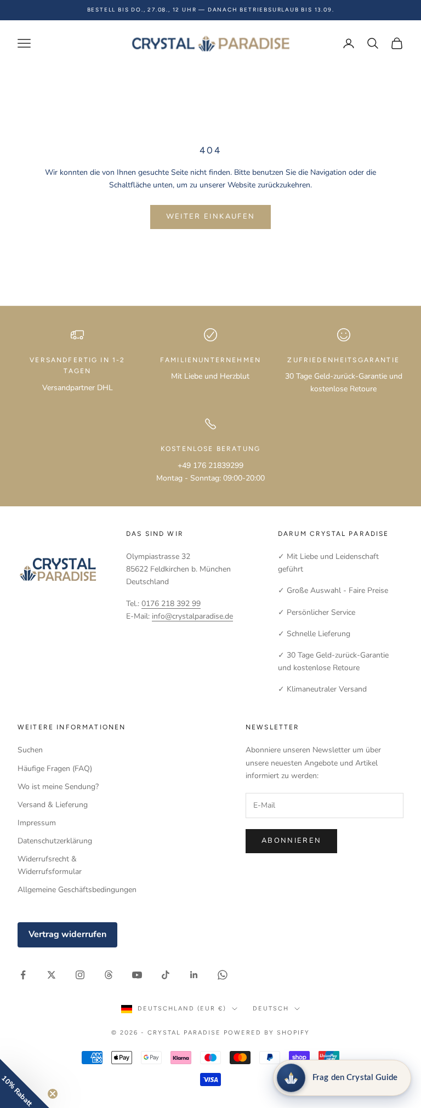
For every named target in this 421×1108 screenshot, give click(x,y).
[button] (24, 1083)
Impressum (37, 823)
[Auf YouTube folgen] (137, 974)
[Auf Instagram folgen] (80, 974)
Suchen (30, 750)
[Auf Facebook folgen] (23, 974)
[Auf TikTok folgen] (165, 974)
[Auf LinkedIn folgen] (194, 974)
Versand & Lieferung (53, 804)
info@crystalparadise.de (192, 616)
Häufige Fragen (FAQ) (55, 768)
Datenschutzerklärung (55, 841)
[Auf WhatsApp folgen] (222, 974)
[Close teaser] (52, 1093)
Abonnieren (291, 841)
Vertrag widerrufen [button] (67, 934)
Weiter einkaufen (210, 216)
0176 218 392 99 (171, 603)
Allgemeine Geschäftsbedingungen (77, 889)
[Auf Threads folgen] (108, 974)
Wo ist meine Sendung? (58, 786)
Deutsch (271, 1008)
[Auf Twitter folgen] (51, 974)
